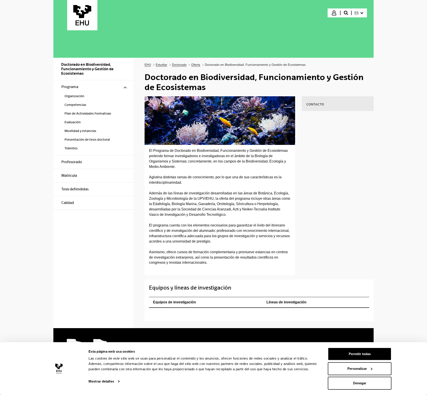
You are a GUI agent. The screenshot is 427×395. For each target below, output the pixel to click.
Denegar (359, 383)
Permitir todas (360, 354)
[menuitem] (358, 12)
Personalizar (357, 368)
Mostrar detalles (101, 381)
